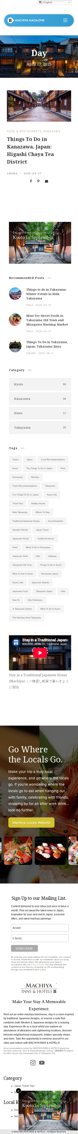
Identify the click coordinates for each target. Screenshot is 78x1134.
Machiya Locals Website (31, 822)
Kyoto (15, 468)
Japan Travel (42, 530)
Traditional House (45, 538)
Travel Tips (17, 503)
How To (16, 600)
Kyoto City (52, 494)
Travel (15, 459)
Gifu (38, 556)
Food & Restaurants (24, 131)
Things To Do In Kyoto (51, 565)
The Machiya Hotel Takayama (26, 617)
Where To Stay (43, 512)
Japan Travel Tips (24, 1085)
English (47, 2)
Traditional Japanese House (26, 521)
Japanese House (20, 538)
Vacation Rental (20, 530)
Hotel (14, 547)
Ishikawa (52, 556)
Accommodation (55, 521)
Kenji (29, 305)
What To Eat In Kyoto (22, 574)
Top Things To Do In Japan (39, 468)
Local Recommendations (53, 459)
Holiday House (38, 503)
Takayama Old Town (22, 565)
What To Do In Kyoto (50, 609)
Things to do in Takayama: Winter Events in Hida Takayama (46, 294)
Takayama (50, 486)
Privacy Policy (37, 964)
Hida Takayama (19, 512)
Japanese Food (20, 591)
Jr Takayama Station (22, 609)
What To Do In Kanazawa (38, 547)
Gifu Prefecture (35, 600)
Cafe (63, 591)
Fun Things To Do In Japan (25, 494)
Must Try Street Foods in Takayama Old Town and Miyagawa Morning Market (47, 320)
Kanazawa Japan (49, 574)
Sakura (12, 173)
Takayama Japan (44, 591)
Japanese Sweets (40, 582)
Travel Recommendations (24, 486)
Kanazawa (52, 131)
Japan (30, 459)
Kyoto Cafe (17, 582)
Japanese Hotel (20, 556)
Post (63, 468)
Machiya (35, 477)
